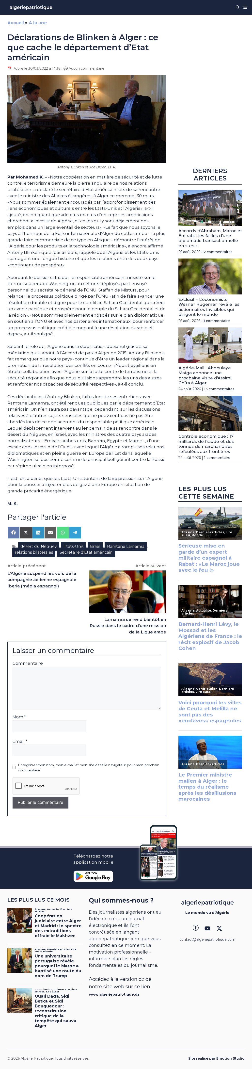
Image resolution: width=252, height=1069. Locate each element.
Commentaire (28, 663)
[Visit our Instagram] (207, 928)
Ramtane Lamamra (125, 546)
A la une (38, 22)
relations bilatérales (34, 552)
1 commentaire (217, 321)
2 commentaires (218, 252)
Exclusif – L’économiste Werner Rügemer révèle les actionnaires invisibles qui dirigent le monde (208, 307)
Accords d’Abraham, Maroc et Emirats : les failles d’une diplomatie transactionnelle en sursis (210, 238)
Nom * (19, 716)
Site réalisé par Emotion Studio (216, 1058)
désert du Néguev (38, 546)
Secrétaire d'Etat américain (86, 552)
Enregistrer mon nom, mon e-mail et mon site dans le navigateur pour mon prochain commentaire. (88, 767)
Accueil (15, 22)
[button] (237, 7)
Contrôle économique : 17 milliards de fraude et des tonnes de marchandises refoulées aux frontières (206, 444)
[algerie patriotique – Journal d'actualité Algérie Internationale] (31, 7)
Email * (20, 741)
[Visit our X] (219, 928)
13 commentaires (219, 389)
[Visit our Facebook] (196, 928)
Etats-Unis (73, 546)
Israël (95, 546)
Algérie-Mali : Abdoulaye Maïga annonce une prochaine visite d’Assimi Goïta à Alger (204, 375)
